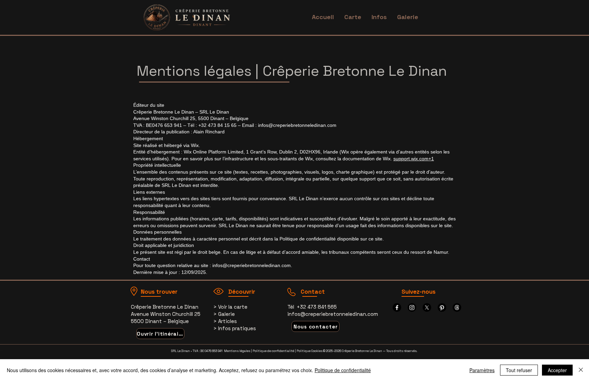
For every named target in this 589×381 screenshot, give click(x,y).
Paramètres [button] (482, 370)
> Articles (225, 321)
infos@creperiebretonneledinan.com (297, 125)
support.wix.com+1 (413, 158)
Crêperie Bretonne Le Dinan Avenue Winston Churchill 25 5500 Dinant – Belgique (165, 314)
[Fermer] (581, 370)
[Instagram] (412, 307)
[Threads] (457, 307)
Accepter (557, 370)
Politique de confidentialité (273, 351)
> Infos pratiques (234, 328)
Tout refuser (519, 370)
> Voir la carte (230, 307)
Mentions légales (237, 351)
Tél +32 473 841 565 (312, 307)
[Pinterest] (442, 307)
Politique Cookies (309, 351)
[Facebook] (397, 307)
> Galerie (224, 314)
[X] (427, 307)
